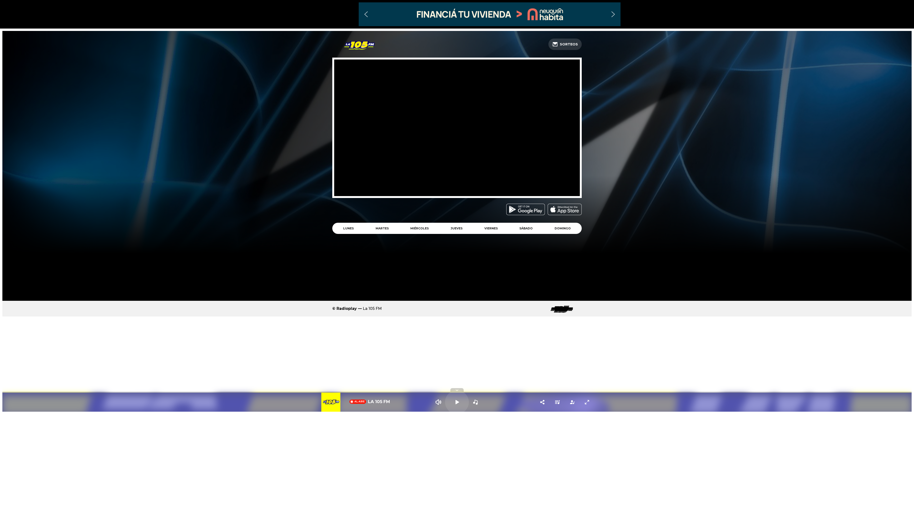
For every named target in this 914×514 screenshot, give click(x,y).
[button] (490, 14)
